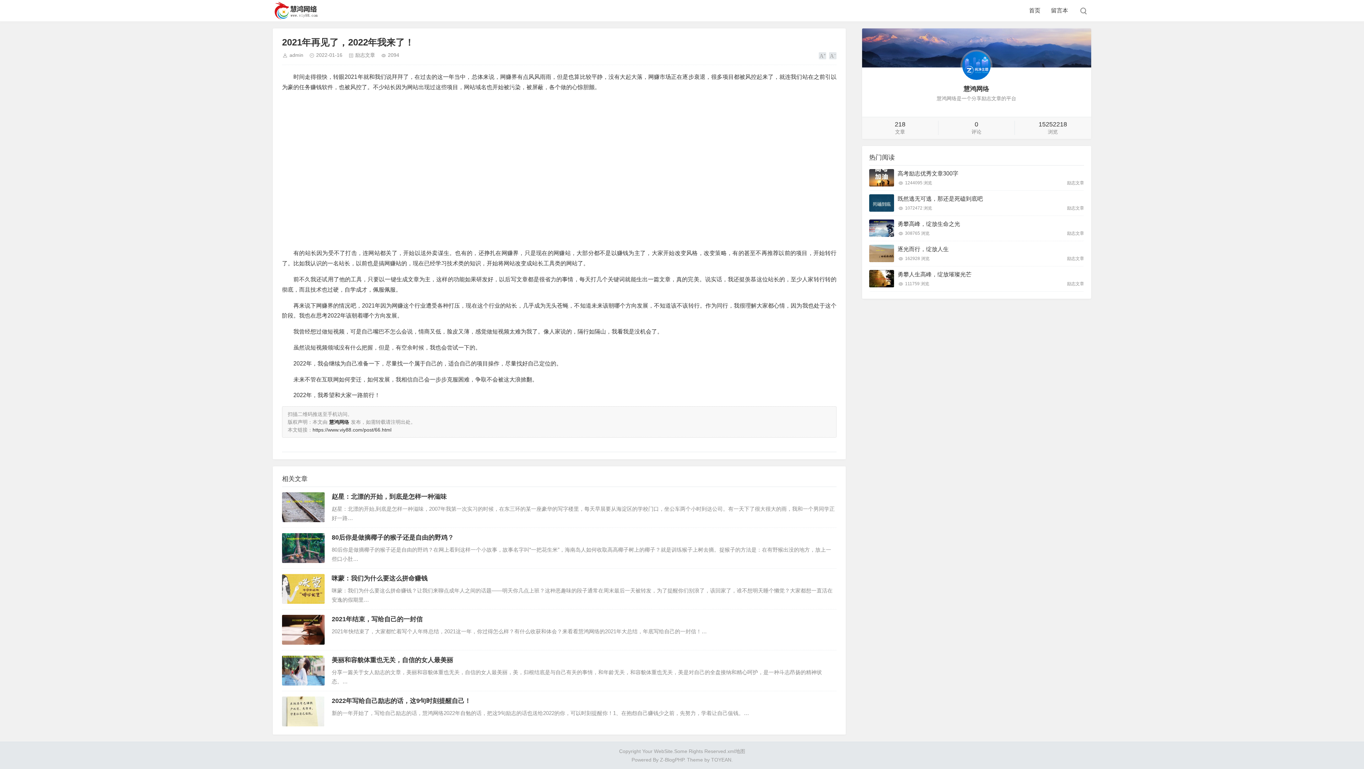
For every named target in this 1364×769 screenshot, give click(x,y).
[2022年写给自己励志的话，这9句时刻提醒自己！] (303, 711)
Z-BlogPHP (672, 760)
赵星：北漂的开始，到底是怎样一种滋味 (389, 496)
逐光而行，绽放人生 (923, 249)
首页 (1034, 10)
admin (296, 55)
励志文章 (365, 55)
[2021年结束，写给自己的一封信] (303, 630)
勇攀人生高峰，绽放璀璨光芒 (934, 274)
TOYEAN (721, 760)
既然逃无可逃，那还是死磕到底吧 (940, 199)
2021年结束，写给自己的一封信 (377, 619)
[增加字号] (822, 55)
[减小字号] (833, 55)
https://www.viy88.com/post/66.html (352, 430)
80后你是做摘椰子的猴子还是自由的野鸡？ (393, 537)
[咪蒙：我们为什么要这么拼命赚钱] (303, 589)
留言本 (1059, 10)
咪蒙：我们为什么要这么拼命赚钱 (380, 578)
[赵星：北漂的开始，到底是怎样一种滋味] (303, 507)
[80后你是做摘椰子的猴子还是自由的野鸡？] (303, 548)
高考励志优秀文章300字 (928, 173)
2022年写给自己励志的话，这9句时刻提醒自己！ (401, 700)
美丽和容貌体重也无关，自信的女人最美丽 (392, 660)
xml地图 (736, 751)
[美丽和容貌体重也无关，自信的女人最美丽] (303, 671)
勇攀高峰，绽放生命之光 (929, 224)
